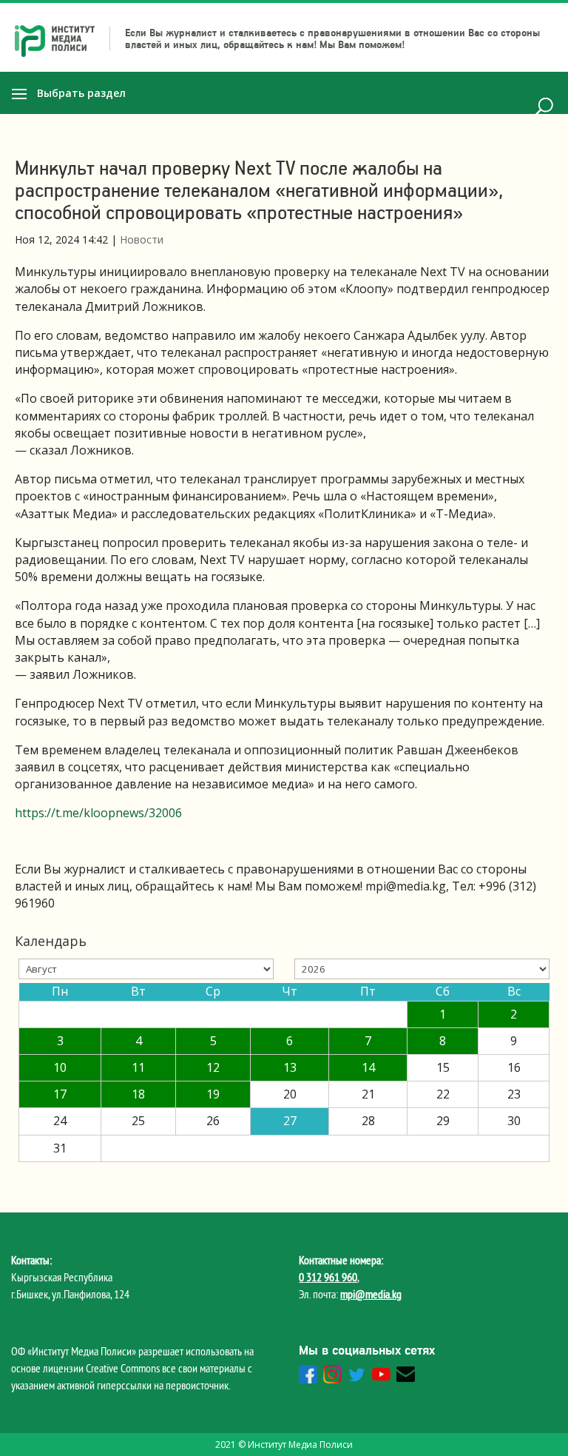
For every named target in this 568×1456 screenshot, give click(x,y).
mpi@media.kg (371, 1293)
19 (213, 1094)
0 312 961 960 (328, 1276)
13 (290, 1067)
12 (213, 1067)
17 (60, 1094)
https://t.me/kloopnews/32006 (98, 813)
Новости (141, 239)
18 (138, 1094)
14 (368, 1067)
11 (138, 1067)
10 (60, 1067)
